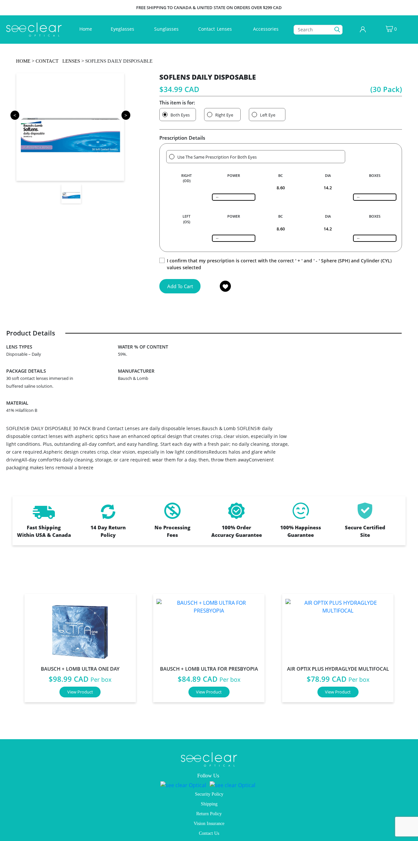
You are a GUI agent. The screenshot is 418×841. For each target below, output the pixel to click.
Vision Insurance (209, 823)
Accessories (266, 29)
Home (87, 28)
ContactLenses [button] (215, 29)
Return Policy (209, 813)
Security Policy (209, 794)
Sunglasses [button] (167, 29)
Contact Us (209, 833)
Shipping (209, 804)
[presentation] (8, 649)
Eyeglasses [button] (123, 29)
